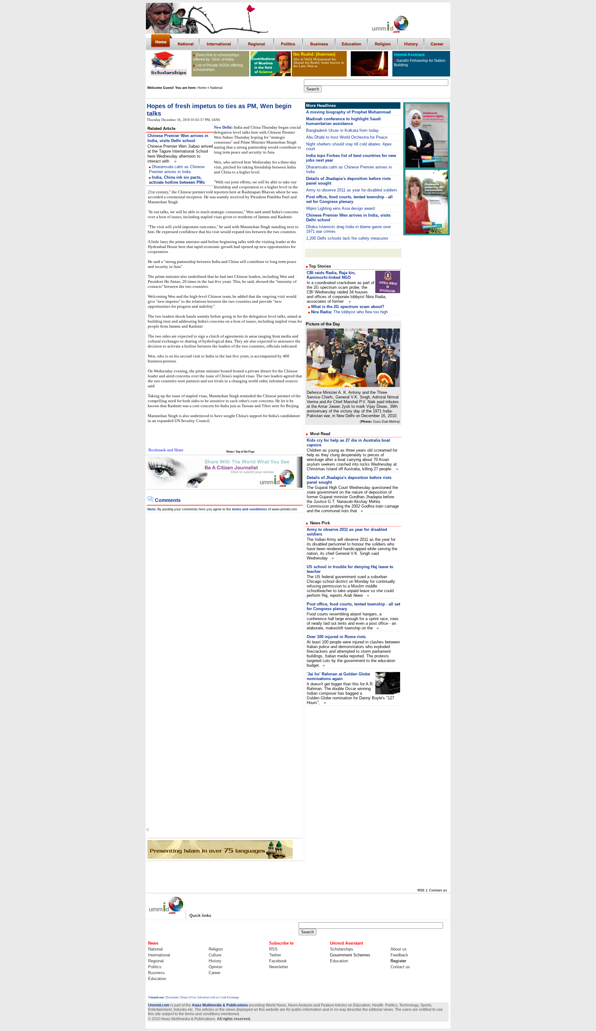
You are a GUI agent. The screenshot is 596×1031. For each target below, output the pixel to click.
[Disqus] (225, 590)
